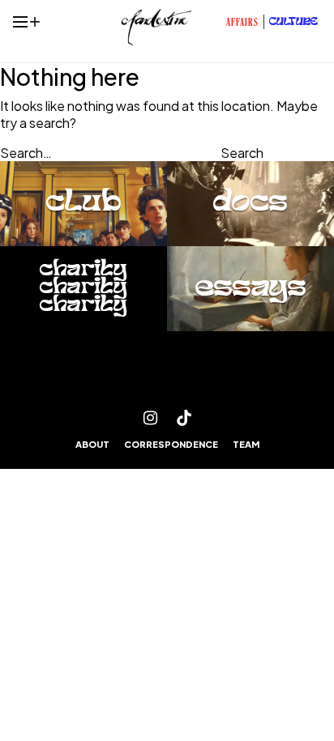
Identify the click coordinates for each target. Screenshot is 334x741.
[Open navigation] (20, 22)
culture (293, 22)
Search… (26, 152)
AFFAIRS (242, 23)
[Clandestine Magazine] (167, 376)
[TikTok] (184, 418)
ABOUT (92, 444)
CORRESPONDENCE (171, 444)
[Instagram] (150, 418)
